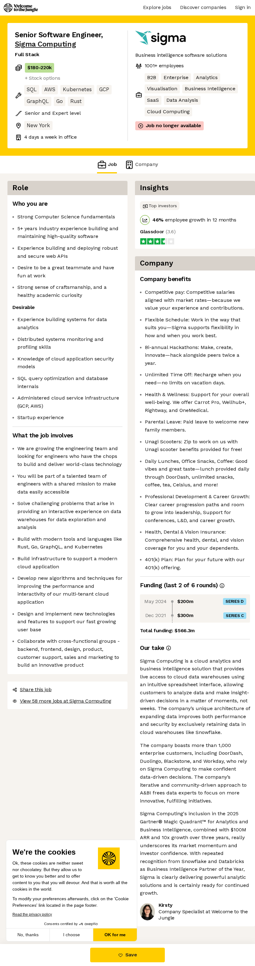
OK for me (115, 934)
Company (146, 164)
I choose (71, 934)
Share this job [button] (36, 689)
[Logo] (21, 7)
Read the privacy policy (32, 914)
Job (112, 164)
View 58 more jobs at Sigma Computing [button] (65, 701)
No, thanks (28, 934)
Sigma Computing (45, 44)
